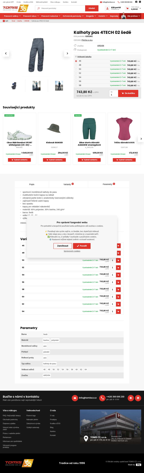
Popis (31, 184)
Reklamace (7, 437)
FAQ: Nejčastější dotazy (12, 415)
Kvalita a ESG (28, 2)
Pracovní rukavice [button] (49, 16)
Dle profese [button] (132, 16)
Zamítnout (62, 246)
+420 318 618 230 (126, 2)
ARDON (27, 21)
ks (111, 92)
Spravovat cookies (72, 251)
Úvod (13, 21)
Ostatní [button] (101, 16)
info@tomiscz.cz (109, 2)
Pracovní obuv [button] (30, 16)
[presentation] (5, 53)
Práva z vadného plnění (11, 433)
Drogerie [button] (90, 16)
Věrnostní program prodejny (10, 446)
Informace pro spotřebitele (12, 441)
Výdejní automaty (32, 427)
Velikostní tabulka (84, 57)
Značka (19, 21)
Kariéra (65, 2)
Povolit (83, 246)
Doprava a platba (9, 423)
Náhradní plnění (41, 2)
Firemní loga (31, 415)
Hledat (92, 8)
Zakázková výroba (33, 423)
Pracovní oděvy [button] (11, 16)
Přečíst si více (87, 40)
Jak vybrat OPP (8, 2)
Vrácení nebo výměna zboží (11, 428)
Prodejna (53, 419)
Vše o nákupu (55, 2)
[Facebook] (136, 2)
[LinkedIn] (140, 2)
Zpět (6, 21)
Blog (51, 427)
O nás (19, 2)
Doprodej (114, 16)
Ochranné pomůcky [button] (72, 16)
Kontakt (74, 2)
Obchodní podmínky (10, 419)
